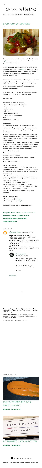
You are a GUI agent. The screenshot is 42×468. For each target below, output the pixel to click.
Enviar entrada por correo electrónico (23, 213)
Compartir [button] (6, 213)
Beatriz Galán (20, 253)
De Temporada (13, 14)
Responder (12, 276)
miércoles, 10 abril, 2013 (27, 232)
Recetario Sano (14, 232)
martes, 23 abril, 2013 (22, 256)
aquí (4, 61)
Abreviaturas (25, 14)
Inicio (5, 14)
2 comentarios (15, 409)
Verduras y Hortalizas (10, 221)
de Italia (26, 215)
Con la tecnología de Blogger (23, 458)
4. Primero (20, 215)
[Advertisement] (21, 347)
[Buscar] (37, 3)
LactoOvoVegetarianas (10, 218)
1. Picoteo (13, 215)
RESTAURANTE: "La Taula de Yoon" (20, 441)
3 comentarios (15, 445)
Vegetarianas (22, 218)
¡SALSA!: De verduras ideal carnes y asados (17, 404)
